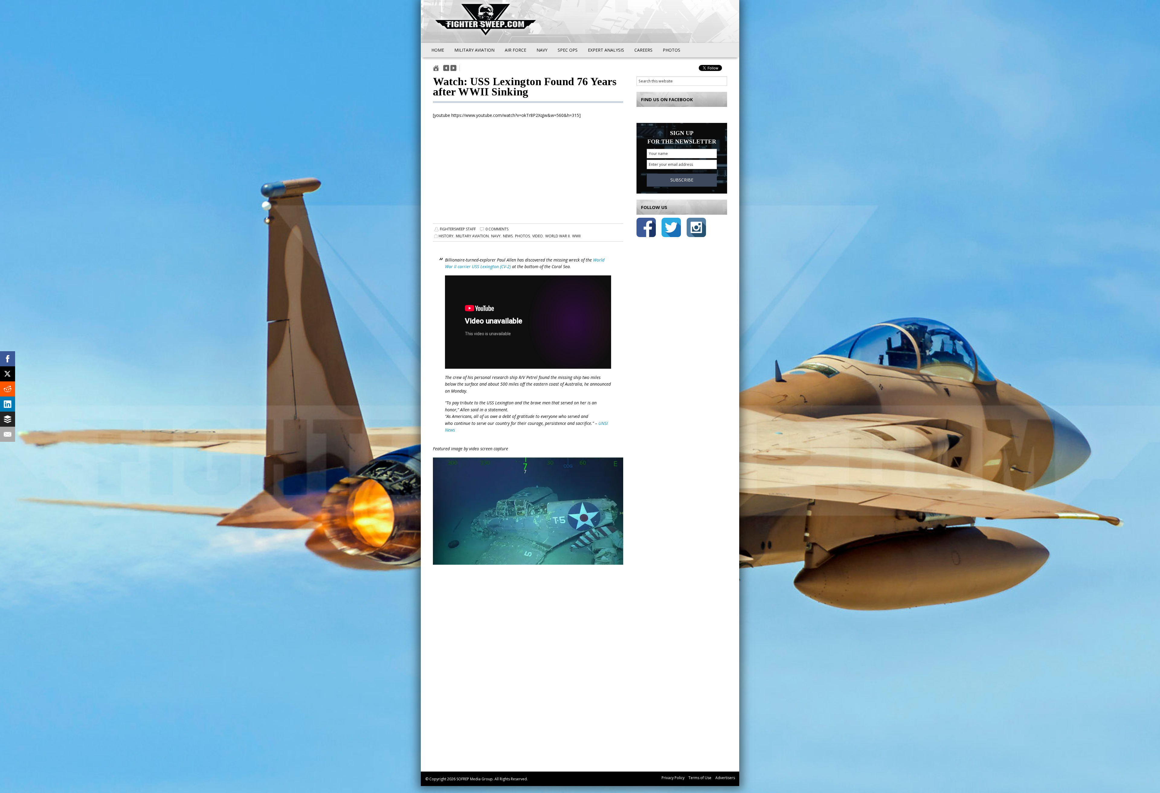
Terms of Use (699, 777)
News (508, 236)
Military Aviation (472, 236)
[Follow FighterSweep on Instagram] (696, 228)
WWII (576, 236)
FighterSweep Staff (458, 229)
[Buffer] (7, 419)
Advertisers (725, 777)
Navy (496, 236)
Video (537, 236)
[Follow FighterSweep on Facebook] (646, 228)
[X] (7, 373)
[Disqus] (528, 675)
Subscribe (681, 180)
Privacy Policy (673, 777)
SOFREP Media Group (474, 779)
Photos (522, 236)
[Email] (7, 434)
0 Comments (496, 229)
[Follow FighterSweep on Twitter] (671, 228)
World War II (557, 236)
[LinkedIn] (7, 404)
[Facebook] (7, 358)
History (446, 236)
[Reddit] (7, 388)
